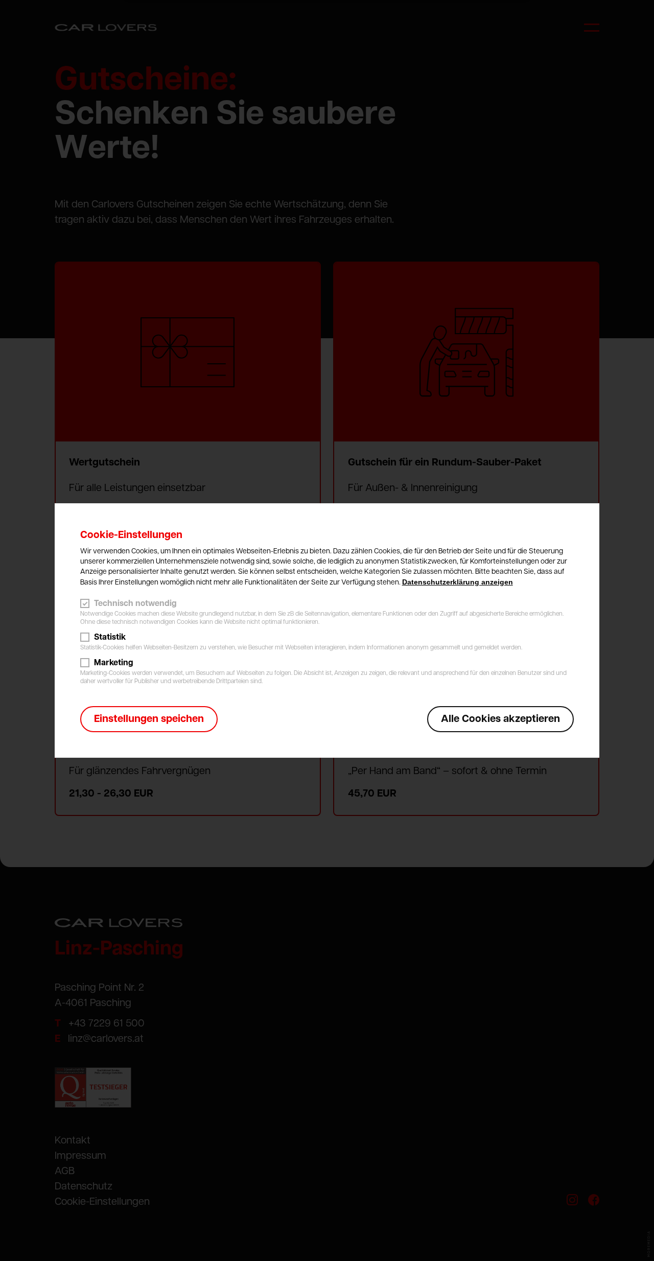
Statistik (110, 637)
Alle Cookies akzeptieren (500, 719)
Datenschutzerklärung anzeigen (457, 582)
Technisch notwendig (135, 603)
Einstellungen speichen (149, 719)
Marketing (113, 663)
